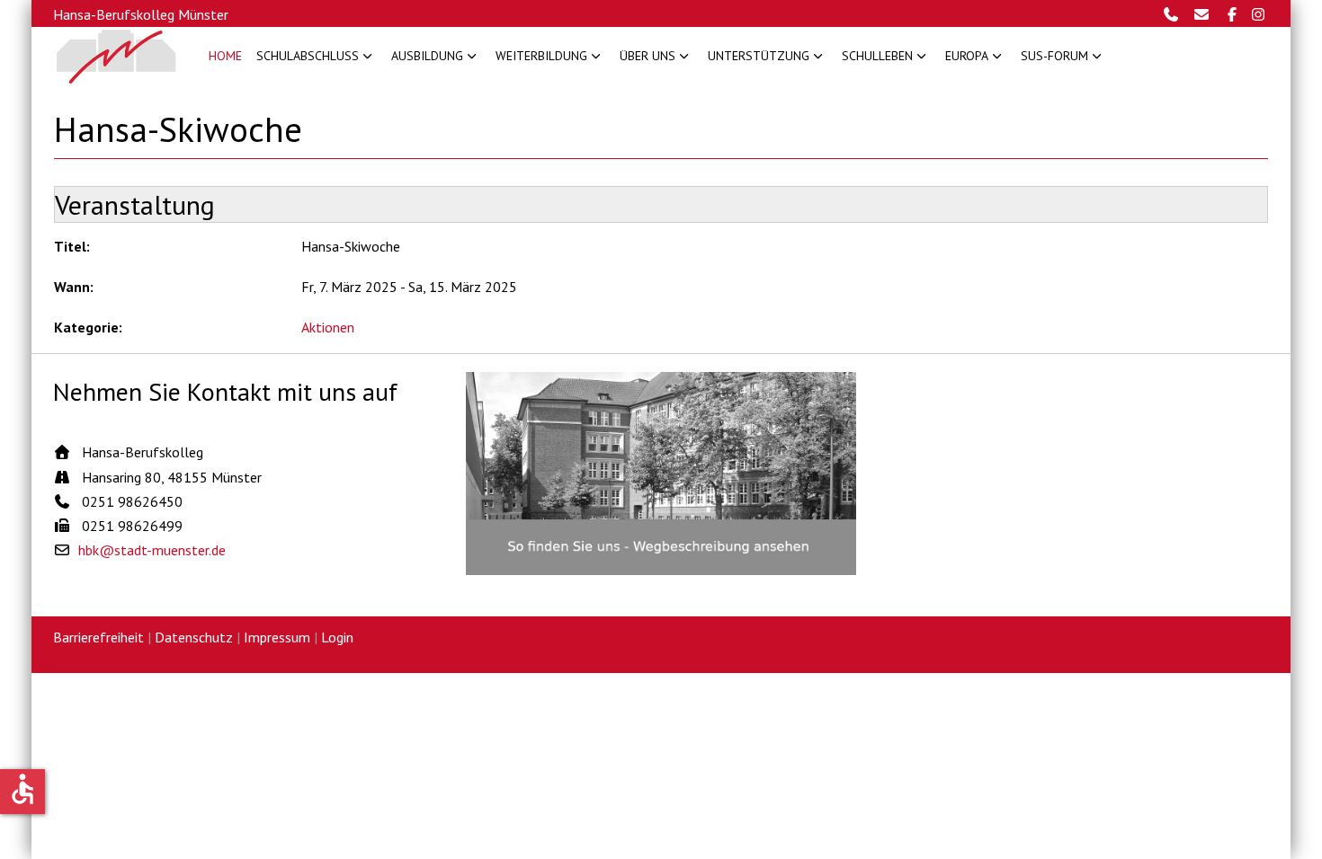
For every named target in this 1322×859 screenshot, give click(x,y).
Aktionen (327, 327)
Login (337, 637)
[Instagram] (1259, 14)
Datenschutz (194, 637)
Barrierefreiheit (98, 637)
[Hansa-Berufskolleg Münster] (116, 56)
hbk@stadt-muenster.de (152, 550)
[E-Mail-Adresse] (1205, 14)
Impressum (277, 637)
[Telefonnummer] (1175, 14)
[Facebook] (1234, 14)
